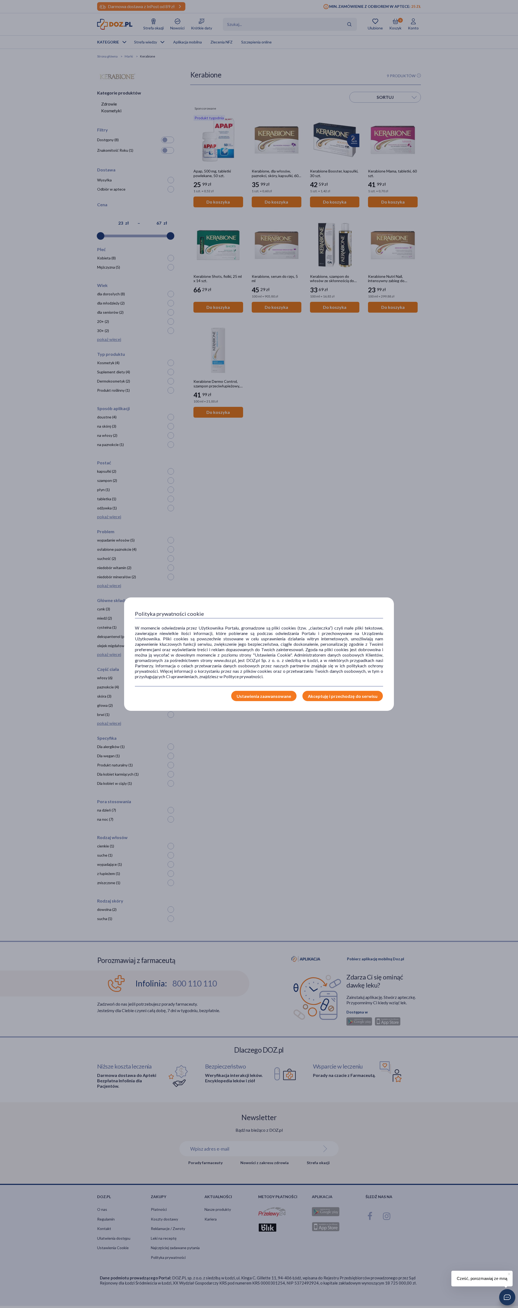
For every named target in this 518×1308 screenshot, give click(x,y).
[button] (507, 1297)
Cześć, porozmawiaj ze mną (482, 1278)
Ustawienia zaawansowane (264, 696)
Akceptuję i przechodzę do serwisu (342, 696)
